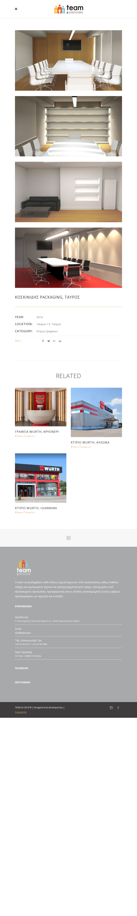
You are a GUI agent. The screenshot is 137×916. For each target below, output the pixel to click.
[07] (68, 191)
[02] (68, 60)
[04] (68, 126)
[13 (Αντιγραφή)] (68, 257)
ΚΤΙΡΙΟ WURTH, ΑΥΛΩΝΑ (90, 442)
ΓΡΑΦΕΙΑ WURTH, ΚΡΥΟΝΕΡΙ (37, 432)
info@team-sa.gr (23, 632)
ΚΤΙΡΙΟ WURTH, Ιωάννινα (36, 508)
